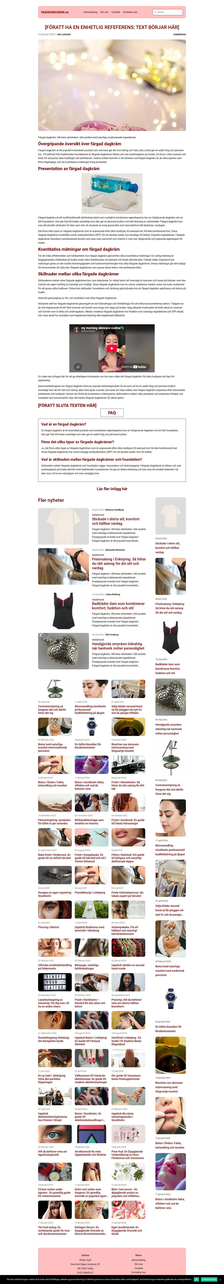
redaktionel (179, 34)
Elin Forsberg (112, 634)
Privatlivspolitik (209, 1279)
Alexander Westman (115, 550)
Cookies (116, 12)
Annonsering (90, 12)
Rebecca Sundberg (114, 510)
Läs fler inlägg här (112, 489)
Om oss (104, 12)
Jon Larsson (64, 34)
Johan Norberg (113, 594)
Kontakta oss (130, 12)
